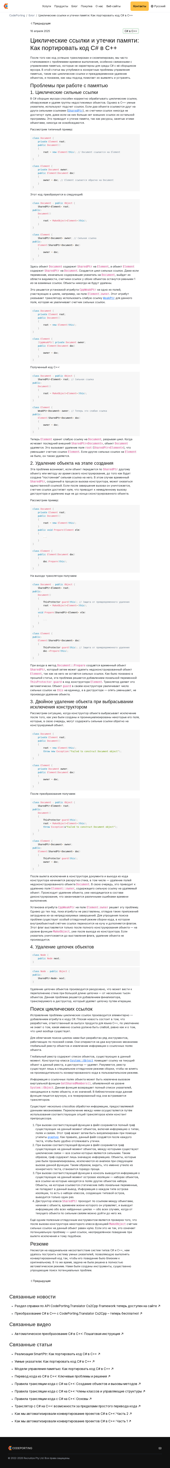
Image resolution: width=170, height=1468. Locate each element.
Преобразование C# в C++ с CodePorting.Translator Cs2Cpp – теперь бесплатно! (77, 1313)
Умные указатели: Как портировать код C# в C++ (53, 1361)
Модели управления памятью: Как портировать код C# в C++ (62, 1369)
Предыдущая (41, 23)
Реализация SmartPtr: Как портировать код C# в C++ (56, 1354)
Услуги (46, 6)
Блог (74, 6)
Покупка (86, 6)
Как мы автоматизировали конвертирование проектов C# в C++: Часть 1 (71, 1421)
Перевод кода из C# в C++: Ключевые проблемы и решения (61, 1376)
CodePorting (17, 15)
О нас (99, 6)
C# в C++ (131, 31)
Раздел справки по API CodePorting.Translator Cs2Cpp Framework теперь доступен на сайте (86, 1306)
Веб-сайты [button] (113, 6)
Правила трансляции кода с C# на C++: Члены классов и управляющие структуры (78, 1391)
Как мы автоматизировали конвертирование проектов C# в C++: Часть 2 (71, 1414)
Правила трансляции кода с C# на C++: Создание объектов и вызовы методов (76, 1384)
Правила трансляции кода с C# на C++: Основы (51, 1399)
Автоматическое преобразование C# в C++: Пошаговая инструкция (67, 1334)
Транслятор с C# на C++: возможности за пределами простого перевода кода (76, 1406)
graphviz (53, 1137)
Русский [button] (159, 6)
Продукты (61, 6)
